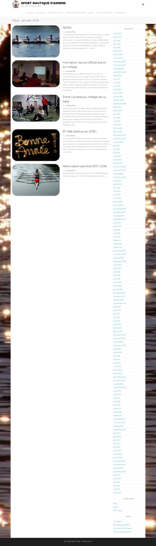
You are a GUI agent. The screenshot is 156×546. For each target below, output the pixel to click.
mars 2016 (117, 366)
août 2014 (117, 433)
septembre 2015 (119, 387)
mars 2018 (117, 282)
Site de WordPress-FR (122, 532)
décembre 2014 (119, 419)
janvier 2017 (117, 331)
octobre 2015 (118, 384)
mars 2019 (117, 240)
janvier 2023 (117, 132)
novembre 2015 (119, 380)
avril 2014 (116, 447)
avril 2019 (116, 237)
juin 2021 (116, 146)
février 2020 (117, 202)
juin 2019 (116, 230)
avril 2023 (116, 121)
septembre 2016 (119, 345)
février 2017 (117, 328)
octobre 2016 (118, 342)
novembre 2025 (119, 65)
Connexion (117, 521)
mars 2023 (117, 125)
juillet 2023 (117, 111)
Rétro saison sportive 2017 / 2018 (84, 166)
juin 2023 (116, 114)
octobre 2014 (118, 426)
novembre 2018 (119, 254)
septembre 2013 (119, 472)
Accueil (30, 13)
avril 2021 (116, 153)
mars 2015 (117, 409)
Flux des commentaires (122, 528)
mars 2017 (117, 324)
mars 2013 (117, 493)
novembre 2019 (119, 212)
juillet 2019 (117, 226)
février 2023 (117, 128)
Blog (115, 503)
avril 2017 (116, 321)
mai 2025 (116, 83)
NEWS (67, 27)
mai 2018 (116, 275)
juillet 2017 (117, 310)
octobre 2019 (118, 216)
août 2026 (117, 33)
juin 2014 (116, 440)
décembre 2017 (119, 293)
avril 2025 (116, 86)
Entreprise (120, 13)
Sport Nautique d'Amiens (43, 3)
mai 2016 (116, 359)
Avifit (91, 13)
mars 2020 (117, 198)
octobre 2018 (118, 258)
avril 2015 (116, 405)
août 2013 (117, 475)
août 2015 (117, 391)
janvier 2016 (117, 373)
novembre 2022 (119, 139)
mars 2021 (117, 156)
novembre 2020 (119, 170)
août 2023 (117, 107)
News (115, 507)
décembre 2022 (119, 135)
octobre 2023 (118, 100)
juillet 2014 (117, 437)
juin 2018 (116, 272)
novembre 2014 (119, 423)
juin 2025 (116, 79)
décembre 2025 (119, 62)
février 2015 (117, 412)
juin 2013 (116, 482)
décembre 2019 (119, 209)
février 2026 (117, 55)
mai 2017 (116, 317)
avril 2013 (116, 489)
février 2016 (117, 370)
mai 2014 (116, 444)
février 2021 (117, 160)
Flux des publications (121, 525)
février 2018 (117, 286)
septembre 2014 (119, 430)
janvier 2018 (117, 289)
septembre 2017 (119, 303)
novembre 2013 (119, 465)
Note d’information (76, 13)
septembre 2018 (119, 261)
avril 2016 (116, 363)
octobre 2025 (118, 69)
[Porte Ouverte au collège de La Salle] (36, 108)
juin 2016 (116, 356)
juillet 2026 (117, 37)
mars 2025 (117, 90)
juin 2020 (116, 188)
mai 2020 (116, 191)
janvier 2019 (117, 247)
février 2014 (117, 454)
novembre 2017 (119, 296)
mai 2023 (116, 118)
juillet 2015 (117, 394)
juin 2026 (116, 41)
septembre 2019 (119, 219)
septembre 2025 (119, 72)
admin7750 (70, 32)
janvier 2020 (118, 205)
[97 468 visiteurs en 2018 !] (36, 145)
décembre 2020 (119, 167)
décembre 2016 (119, 335)
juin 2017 (116, 314)
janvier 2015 (117, 416)
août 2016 (117, 349)
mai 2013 (116, 486)
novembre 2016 (119, 338)
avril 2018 (116, 279)
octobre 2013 (118, 468)
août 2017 (117, 307)
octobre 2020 (118, 174)
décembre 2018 (119, 251)
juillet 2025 (117, 76)
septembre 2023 (119, 104)
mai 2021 (116, 149)
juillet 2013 (117, 479)
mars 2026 (117, 51)
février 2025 (117, 93)
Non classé (117, 510)
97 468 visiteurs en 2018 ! (79, 131)
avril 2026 (116, 48)
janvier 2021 (117, 163)
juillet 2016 (117, 352)
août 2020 (117, 181)
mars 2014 (117, 451)
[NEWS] (36, 41)
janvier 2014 (117, 458)
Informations (55, 13)
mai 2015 (116, 401)
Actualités (41, 13)
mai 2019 (116, 233)
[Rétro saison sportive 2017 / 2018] (36, 180)
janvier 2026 (118, 58)
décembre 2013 (119, 461)
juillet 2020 (117, 184)
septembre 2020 (119, 177)
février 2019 (117, 244)
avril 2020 (117, 195)
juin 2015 (116, 398)
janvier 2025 (118, 97)
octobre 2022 (118, 142)
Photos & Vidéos (104, 13)
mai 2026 (116, 44)
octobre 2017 (118, 300)
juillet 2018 (117, 268)
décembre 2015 (119, 377)
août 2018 (117, 265)
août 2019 (117, 223)
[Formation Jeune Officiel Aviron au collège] (36, 74)
